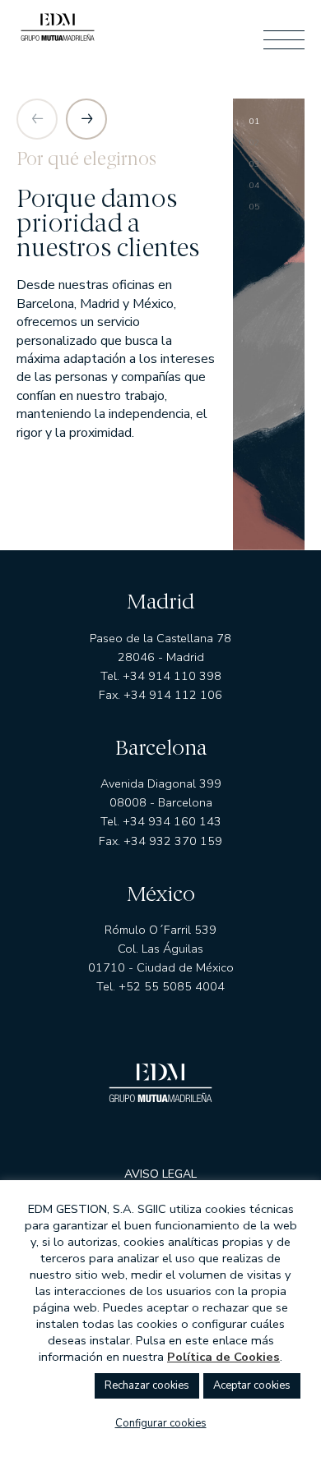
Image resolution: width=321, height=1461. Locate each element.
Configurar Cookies (161, 1423)
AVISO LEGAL (160, 1174)
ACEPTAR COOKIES (252, 1385)
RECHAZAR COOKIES (147, 1385)
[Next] (86, 119)
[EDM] (57, 30)
